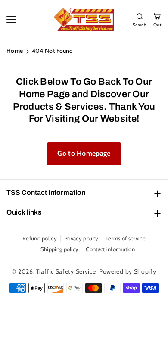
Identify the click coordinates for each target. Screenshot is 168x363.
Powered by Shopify (127, 271)
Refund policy (39, 238)
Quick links (24, 212)
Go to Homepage (83, 153)
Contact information (110, 249)
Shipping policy (59, 249)
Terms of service (126, 238)
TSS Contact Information (45, 192)
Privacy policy (81, 238)
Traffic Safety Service (66, 271)
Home (14, 51)
